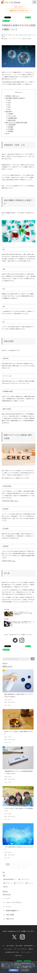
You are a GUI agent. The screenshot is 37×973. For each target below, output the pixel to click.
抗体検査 (10, 126)
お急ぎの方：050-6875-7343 (18, 10)
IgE (9, 109)
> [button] (18, 867)
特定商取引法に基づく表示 (12, 952)
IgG (9, 100)
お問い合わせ (18, 7)
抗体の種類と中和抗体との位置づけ (15, 98)
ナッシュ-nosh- (8, 949)
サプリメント (8, 883)
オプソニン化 (12, 115)
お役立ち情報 (10, 914)
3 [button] (18, 864)
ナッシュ (8, 906)
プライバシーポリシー (26, 952)
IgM (9, 102)
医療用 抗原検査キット (12, 910)
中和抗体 (24, 38)
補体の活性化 (12, 120)
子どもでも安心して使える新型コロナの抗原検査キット (18, 810)
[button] (34, 2)
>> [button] (23, 867)
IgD (9, 107)
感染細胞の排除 (12, 118)
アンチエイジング (24, 879)
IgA (9, 104)
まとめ (7, 133)
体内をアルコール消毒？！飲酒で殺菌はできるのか (18, 733)
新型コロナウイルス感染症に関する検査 (16, 122)
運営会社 (31, 949)
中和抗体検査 (12, 124)
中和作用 (10, 113)
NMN (6, 886)
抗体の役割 (9, 111)
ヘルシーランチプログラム (14, 902)
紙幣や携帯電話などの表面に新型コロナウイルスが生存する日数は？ (18, 695)
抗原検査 (5, 38)
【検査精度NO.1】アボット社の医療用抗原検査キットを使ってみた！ (18, 772)
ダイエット (30, 883)
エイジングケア (19, 883)
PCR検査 (29, 38)
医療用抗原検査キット (10, 879)
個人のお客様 (10, 945)
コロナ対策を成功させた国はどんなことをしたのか (18, 848)
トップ (8, 898)
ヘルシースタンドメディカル (14, 38)
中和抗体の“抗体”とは (12, 96)
